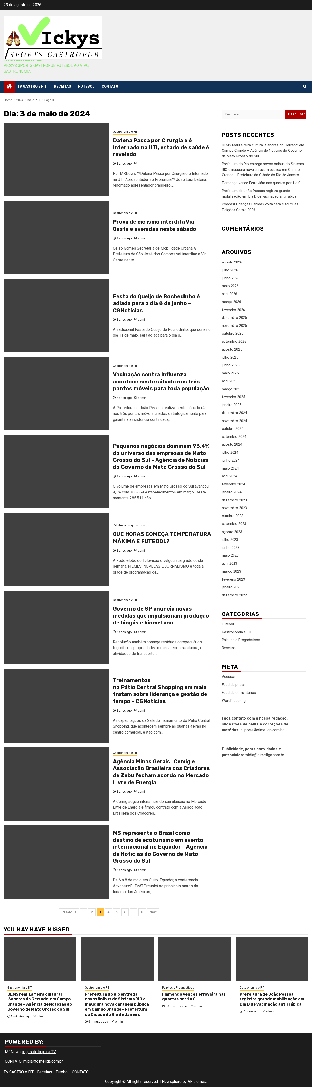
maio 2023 (230, 555)
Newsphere (172, 1081)
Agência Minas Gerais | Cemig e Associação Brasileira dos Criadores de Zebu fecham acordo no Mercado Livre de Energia (161, 772)
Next (153, 912)
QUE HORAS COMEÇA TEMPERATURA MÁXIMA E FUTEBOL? (162, 537)
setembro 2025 (234, 341)
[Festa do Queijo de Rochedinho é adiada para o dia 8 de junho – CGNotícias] (56, 315)
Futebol (86, 86)
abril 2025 (229, 381)
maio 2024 (230, 468)
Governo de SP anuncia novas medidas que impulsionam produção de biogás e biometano (161, 615)
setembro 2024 (234, 436)
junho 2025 (230, 365)
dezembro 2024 (234, 413)
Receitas (62, 86)
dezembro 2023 (234, 500)
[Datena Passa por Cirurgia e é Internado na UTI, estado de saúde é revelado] (56, 159)
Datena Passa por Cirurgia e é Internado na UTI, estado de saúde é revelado (161, 147)
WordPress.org (234, 700)
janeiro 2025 (231, 405)
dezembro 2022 (234, 595)
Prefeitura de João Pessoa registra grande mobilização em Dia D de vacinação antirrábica (272, 999)
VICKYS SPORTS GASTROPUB (23, 60)
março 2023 (231, 571)
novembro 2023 (234, 508)
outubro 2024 (232, 428)
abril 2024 (229, 476)
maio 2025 (230, 373)
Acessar (228, 676)
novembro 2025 (234, 325)
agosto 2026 (232, 262)
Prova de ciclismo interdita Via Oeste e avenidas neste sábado (154, 225)
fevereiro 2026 (233, 309)
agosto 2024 (232, 444)
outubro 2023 (232, 515)
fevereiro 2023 (233, 579)
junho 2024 (230, 460)
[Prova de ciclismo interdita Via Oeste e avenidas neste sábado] (56, 237)
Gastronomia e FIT (125, 131)
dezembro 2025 (234, 317)
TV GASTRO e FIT (32, 86)
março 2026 (231, 302)
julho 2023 (230, 539)
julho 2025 (230, 357)
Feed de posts (233, 685)
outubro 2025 (232, 333)
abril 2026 (229, 294)
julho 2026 (230, 270)
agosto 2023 (232, 531)
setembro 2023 (234, 524)
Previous (69, 912)
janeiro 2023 (231, 587)
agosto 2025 (232, 349)
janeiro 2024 (231, 492)
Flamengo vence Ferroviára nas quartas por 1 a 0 (261, 183)
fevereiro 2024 (233, 484)
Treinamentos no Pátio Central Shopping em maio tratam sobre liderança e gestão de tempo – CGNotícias (160, 691)
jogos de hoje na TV (39, 1051)
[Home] (9, 86)
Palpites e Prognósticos (129, 525)
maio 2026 (230, 286)
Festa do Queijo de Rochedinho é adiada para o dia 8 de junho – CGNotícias (156, 303)
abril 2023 (229, 563)
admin (142, 238)
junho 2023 (230, 547)
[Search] (305, 86)
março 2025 (231, 389)
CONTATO (110, 86)
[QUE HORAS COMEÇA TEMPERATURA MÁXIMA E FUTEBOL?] (56, 549)
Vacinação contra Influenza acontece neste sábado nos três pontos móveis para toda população (161, 381)
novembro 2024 (234, 420)
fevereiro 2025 (233, 397)
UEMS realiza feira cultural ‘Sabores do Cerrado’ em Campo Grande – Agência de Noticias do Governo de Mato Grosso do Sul (263, 150)
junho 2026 (230, 278)
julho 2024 (230, 452)
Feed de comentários (239, 692)
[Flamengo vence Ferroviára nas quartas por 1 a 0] (194, 959)
